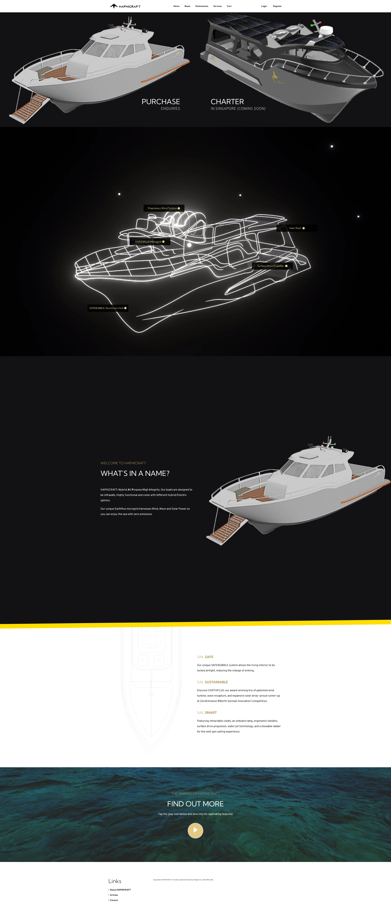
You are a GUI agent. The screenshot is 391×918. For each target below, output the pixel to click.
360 (204, 880)
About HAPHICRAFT (120, 889)
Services (217, 6)
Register (277, 6)
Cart (229, 6)
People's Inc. (198, 880)
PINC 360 (209, 880)
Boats (187, 6)
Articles (114, 895)
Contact (114, 900)
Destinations (202, 6)
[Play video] (195, 830)
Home (176, 6)
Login (264, 6)
